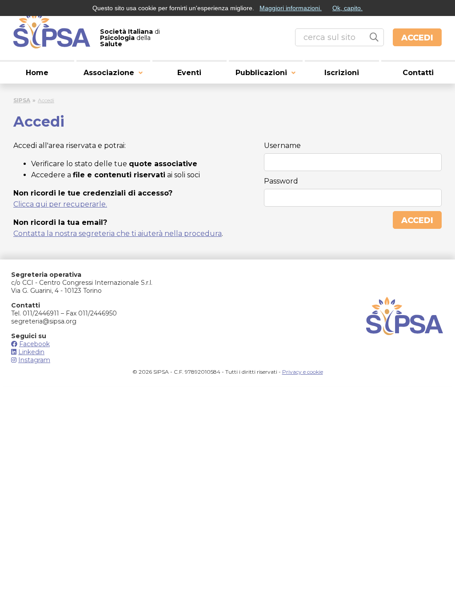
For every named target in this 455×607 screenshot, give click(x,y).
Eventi (189, 72)
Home (37, 72)
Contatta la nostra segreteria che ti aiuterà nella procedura (117, 233)
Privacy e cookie (302, 371)
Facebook (34, 344)
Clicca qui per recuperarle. (60, 204)
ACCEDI (417, 220)
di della (130, 37)
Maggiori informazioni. (290, 8)
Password (281, 181)
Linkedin (31, 352)
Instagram (34, 360)
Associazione (109, 72)
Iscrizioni (341, 72)
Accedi (417, 38)
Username (282, 145)
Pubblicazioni (261, 72)
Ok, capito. (347, 8)
